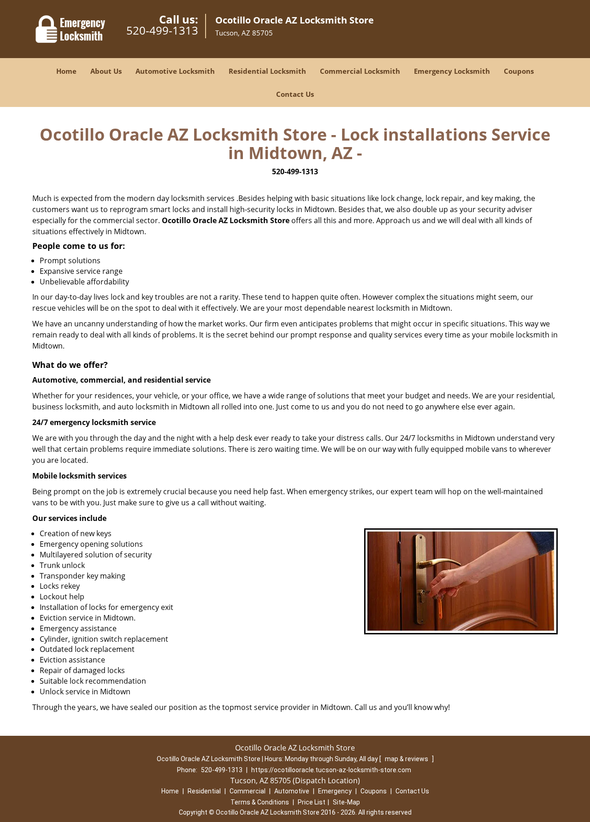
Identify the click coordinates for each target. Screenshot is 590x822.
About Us (106, 71)
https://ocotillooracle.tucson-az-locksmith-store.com (331, 770)
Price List (311, 802)
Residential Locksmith (267, 71)
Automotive (291, 791)
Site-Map (346, 802)
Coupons (519, 71)
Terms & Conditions (259, 802)
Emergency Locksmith (452, 71)
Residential (204, 791)
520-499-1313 (162, 30)
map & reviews (407, 759)
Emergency (335, 791)
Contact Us (295, 94)
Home (66, 71)
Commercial (248, 791)
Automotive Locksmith (175, 71)
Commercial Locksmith (360, 71)
